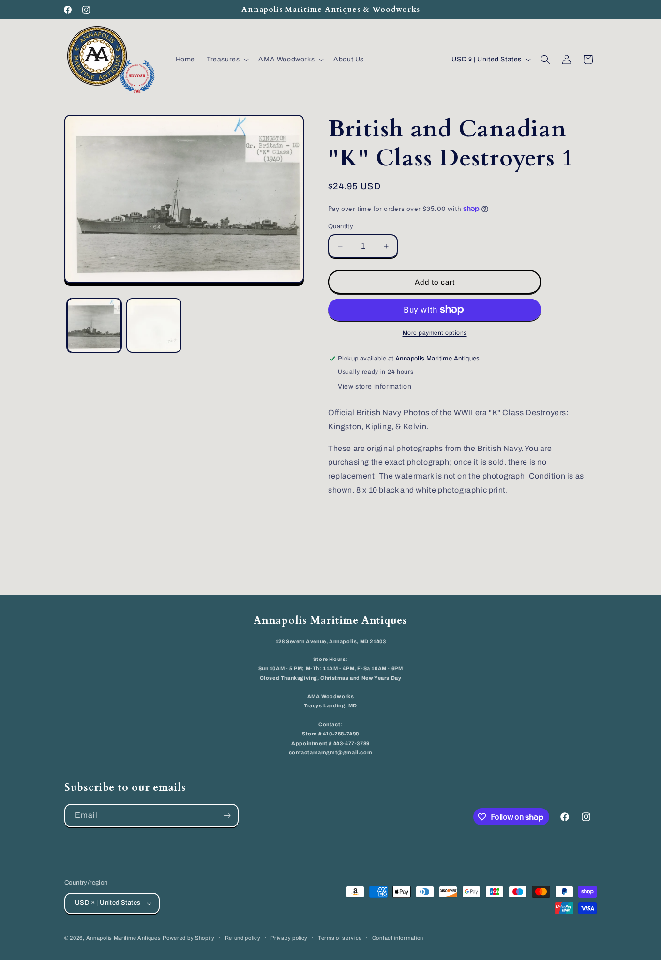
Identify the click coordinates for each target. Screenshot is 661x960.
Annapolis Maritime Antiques (123, 938)
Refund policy (243, 938)
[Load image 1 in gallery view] (94, 325)
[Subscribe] (227, 815)
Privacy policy (289, 938)
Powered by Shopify (189, 938)
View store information (374, 386)
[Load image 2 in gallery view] (153, 325)
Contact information (397, 938)
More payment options (435, 333)
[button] (227, 59)
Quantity (340, 226)
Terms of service (340, 938)
